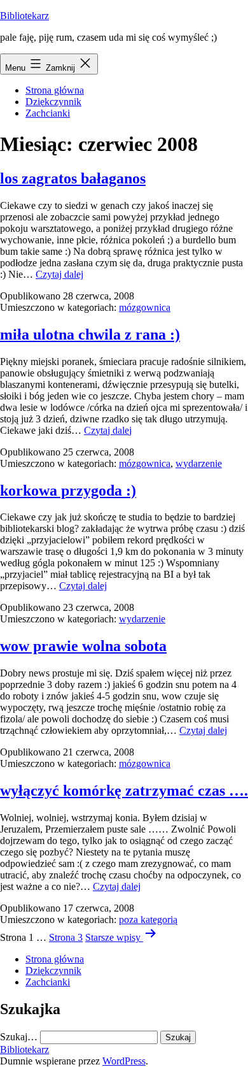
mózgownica (144, 307)
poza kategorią (148, 919)
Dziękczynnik (53, 101)
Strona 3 (66, 937)
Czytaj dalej (59, 274)
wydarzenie (199, 463)
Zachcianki (47, 113)
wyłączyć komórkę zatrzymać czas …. (124, 790)
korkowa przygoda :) (68, 490)
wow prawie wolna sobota (83, 646)
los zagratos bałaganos (73, 178)
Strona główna (54, 90)
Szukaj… (19, 1036)
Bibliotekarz (24, 15)
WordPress (124, 1061)
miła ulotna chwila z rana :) (90, 334)
